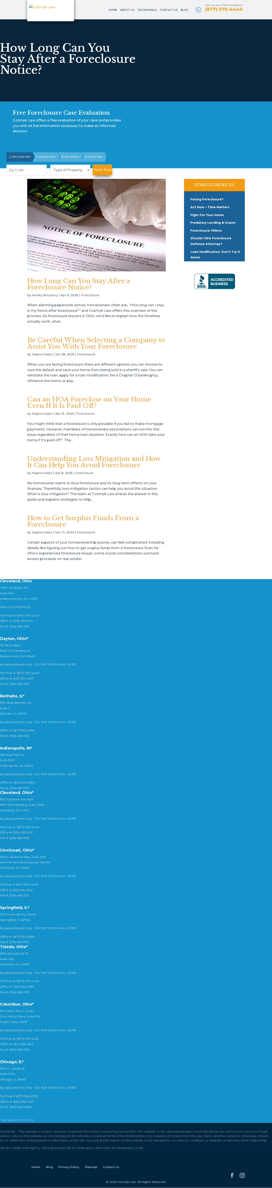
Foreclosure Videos (206, 230)
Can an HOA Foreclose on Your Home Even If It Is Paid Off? (89, 402)
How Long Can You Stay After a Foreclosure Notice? (78, 284)
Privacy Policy (68, 1167)
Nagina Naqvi (42, 354)
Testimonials (147, 10)
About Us (127, 10)
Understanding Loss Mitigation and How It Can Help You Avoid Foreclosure (93, 462)
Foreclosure (90, 295)
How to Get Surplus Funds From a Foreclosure (83, 521)
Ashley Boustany (45, 295)
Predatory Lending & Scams (212, 223)
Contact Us (169, 10)
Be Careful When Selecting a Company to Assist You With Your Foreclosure (96, 343)
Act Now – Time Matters (209, 207)
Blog (184, 10)
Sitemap (91, 1167)
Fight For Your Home (207, 215)
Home (113, 10)
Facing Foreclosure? (207, 199)
